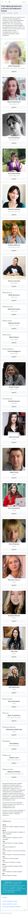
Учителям (9, 13)
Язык (23, 2)
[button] (2, 2)
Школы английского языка (9, 904)
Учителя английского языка (9, 901)
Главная (3, 13)
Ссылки (4, 897)
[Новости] (9, 2)
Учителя (15, 13)
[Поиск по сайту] (6, 2)
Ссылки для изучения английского (11, 906)
